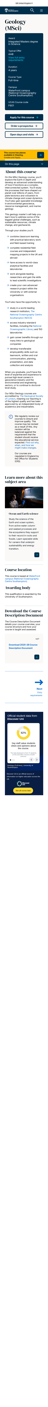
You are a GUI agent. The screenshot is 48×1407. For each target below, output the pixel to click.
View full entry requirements (16, 58)
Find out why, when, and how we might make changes (27, 445)
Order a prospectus (22, 125)
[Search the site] (32, 10)
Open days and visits (22, 134)
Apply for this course (22, 117)
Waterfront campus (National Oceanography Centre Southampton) (22, 579)
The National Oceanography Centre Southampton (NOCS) (26, 314)
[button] (40, 155)
